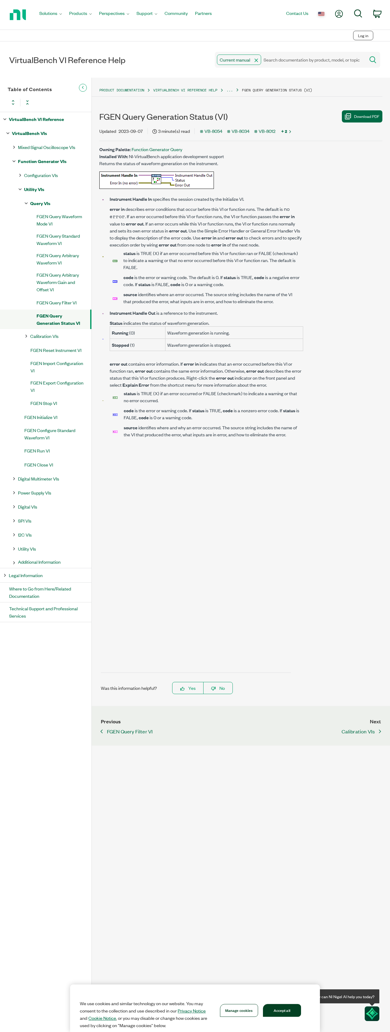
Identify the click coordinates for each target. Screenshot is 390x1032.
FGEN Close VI (38, 464)
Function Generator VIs (42, 161)
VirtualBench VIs (29, 133)
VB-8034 (241, 131)
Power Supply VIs (34, 492)
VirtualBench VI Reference (36, 119)
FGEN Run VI (37, 450)
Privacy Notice (192, 1011)
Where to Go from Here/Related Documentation (40, 592)
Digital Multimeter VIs (38, 478)
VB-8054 (213, 131)
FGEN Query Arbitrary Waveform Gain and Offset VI (58, 282)
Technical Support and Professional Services (43, 612)
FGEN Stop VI (43, 403)
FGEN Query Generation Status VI (58, 319)
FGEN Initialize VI (40, 417)
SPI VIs (24, 520)
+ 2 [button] (284, 131)
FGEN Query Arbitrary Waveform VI (58, 259)
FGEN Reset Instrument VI (55, 350)
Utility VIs (34, 189)
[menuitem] (51, 15)
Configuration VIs (41, 175)
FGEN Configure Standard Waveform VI (49, 434)
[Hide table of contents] (83, 88)
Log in (363, 35)
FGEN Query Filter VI (56, 302)
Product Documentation (121, 90)
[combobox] (289, 60)
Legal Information (26, 575)
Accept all (282, 1010)
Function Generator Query (157, 149)
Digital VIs (27, 506)
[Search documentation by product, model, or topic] (372, 59)
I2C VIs (25, 534)
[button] (256, 60)
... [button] (229, 90)
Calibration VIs (44, 336)
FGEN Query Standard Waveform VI (58, 239)
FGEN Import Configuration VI (56, 367)
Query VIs (40, 203)
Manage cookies (239, 1010)
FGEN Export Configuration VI (56, 386)
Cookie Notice (102, 1018)
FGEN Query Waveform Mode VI (59, 220)
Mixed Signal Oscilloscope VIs (46, 147)
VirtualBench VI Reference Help (185, 90)
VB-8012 (267, 131)
